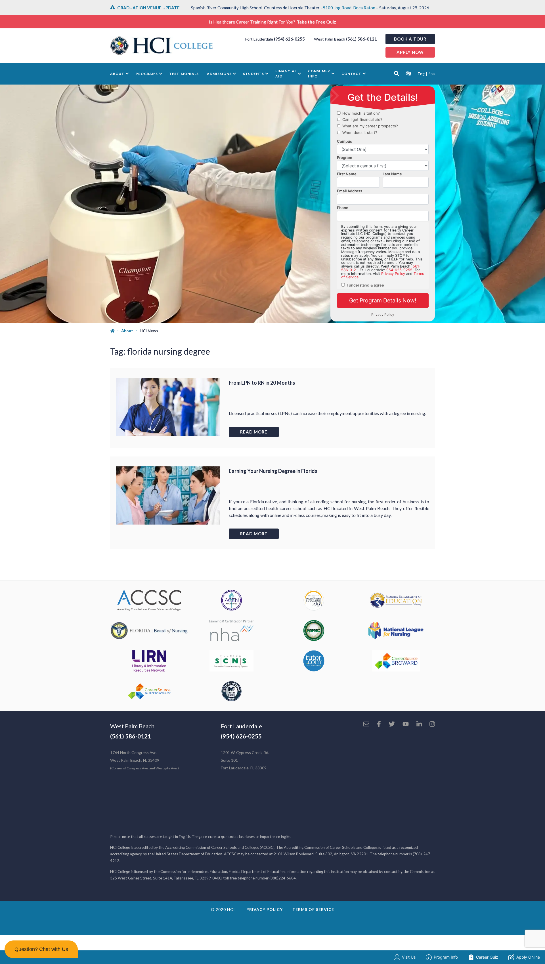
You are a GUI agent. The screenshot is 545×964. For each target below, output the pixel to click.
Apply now (410, 52)
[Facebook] (379, 724)
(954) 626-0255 (289, 38)
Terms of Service (313, 909)
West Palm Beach (132, 726)
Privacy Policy (264, 909)
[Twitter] (392, 724)
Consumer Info (319, 73)
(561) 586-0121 (361, 38)
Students (253, 73)
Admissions (219, 73)
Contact (351, 73)
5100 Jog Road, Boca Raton (349, 7)
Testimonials (184, 73)
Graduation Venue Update (148, 7)
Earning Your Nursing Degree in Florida (273, 471)
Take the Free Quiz (316, 21)
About (117, 73)
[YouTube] (406, 724)
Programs (147, 73)
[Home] (115, 330)
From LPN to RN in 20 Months (262, 383)
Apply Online (528, 957)
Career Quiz (487, 957)
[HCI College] (161, 45)
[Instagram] (432, 724)
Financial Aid (286, 73)
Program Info (446, 957)
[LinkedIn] (419, 724)
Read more (253, 431)
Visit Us (409, 957)
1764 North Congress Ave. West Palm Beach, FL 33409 (144, 760)
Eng (421, 73)
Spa (431, 73)
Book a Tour (410, 38)
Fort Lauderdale (241, 726)
